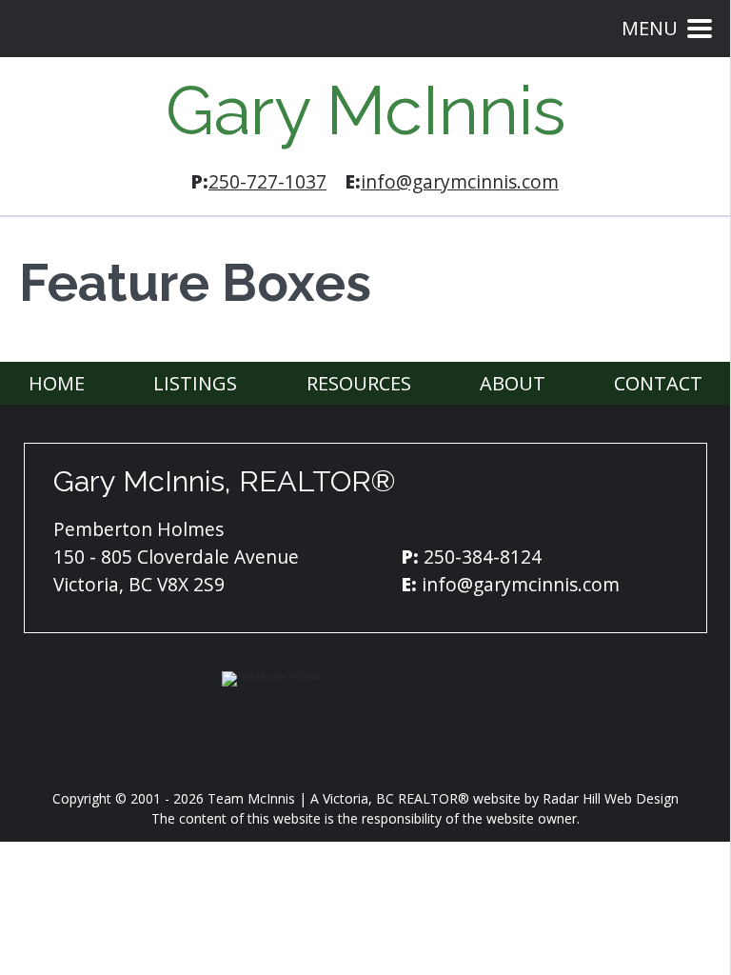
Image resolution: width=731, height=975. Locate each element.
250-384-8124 (483, 556)
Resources (358, 383)
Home (57, 383)
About (512, 383)
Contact (658, 383)
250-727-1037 (267, 181)
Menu (650, 28)
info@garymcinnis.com (460, 181)
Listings (195, 383)
